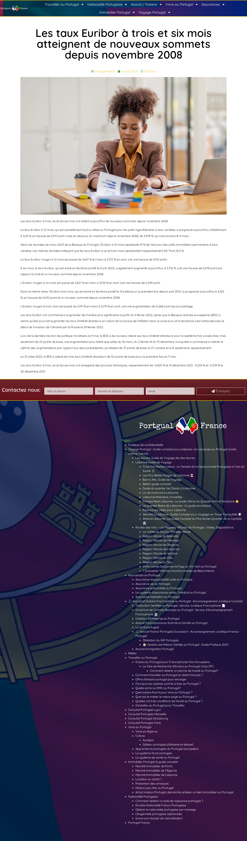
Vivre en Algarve (146, 731)
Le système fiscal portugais (153, 753)
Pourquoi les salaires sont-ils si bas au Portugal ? (168, 683)
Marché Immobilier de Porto (154, 766)
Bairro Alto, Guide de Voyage (162, 479)
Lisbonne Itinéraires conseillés (162, 497)
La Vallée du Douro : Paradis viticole (167, 531)
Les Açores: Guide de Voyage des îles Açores (165, 458)
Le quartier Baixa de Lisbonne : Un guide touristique (177, 505)
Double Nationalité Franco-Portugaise (160, 805)
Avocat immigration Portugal (154, 649)
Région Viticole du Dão (158, 558)
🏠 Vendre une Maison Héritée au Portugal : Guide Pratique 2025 (185, 644)
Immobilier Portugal (114, 12)
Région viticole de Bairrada (160, 536)
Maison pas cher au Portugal (154, 788)
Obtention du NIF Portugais (161, 640)
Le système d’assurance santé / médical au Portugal (170, 592)
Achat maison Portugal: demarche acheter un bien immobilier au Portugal (184, 792)
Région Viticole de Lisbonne (161, 549)
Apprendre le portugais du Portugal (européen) (167, 749)
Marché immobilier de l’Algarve (156, 770)
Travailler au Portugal (62, 4)
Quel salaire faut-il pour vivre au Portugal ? (163, 692)
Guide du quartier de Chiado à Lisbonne (169, 488)
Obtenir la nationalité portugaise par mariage (165, 809)
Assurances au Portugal (144, 575)
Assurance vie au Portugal (152, 584)
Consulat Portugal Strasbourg (148, 718)
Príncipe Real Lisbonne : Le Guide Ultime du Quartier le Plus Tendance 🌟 (191, 501)
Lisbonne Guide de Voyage (153, 462)
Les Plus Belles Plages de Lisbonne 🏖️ (168, 475)
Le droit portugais (147, 627)
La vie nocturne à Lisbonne (160, 492)
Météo (132, 653)
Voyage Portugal (152, 12)
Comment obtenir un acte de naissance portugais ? (169, 801)
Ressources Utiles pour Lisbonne (164, 510)
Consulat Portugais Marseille (147, 714)
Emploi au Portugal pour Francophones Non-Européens (172, 662)
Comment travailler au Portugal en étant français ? (169, 675)
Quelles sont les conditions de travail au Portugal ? (169, 701)
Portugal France (139, 822)
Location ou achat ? (148, 779)
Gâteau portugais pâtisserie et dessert (168, 744)
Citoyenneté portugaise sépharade (158, 814)
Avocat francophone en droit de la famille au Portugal (171, 623)
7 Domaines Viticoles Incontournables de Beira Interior (179, 571)
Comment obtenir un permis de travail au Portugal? (184, 670)
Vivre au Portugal (179, 4)
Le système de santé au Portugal (157, 757)
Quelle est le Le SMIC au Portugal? (158, 688)
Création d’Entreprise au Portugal (157, 618)
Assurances (211, 4)
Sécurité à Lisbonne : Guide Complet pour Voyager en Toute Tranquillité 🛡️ (192, 514)
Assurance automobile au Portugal (158, 588)
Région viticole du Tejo (157, 562)
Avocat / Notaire (144, 4)
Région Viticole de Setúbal (160, 553)
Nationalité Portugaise (104, 4)
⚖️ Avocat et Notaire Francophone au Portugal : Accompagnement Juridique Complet (185, 601)
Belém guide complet (157, 484)
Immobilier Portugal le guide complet (153, 762)
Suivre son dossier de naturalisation (159, 818)
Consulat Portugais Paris (144, 723)
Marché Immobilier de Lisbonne (156, 775)
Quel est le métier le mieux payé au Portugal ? (166, 696)
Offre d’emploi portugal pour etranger (160, 679)
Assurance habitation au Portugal (157, 597)
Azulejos (148, 740)
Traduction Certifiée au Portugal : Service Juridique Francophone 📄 (180, 605)
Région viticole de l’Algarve (160, 544)
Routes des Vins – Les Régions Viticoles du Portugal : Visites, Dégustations (184, 527)
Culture (140, 736)
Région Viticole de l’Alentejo (161, 540)
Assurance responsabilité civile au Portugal (163, 579)
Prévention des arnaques (152, 783)
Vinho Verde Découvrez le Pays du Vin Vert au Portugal (179, 566)
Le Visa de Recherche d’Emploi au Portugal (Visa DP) (178, 666)
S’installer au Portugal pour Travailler (160, 705)
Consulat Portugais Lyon (144, 709)
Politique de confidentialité (145, 445)
